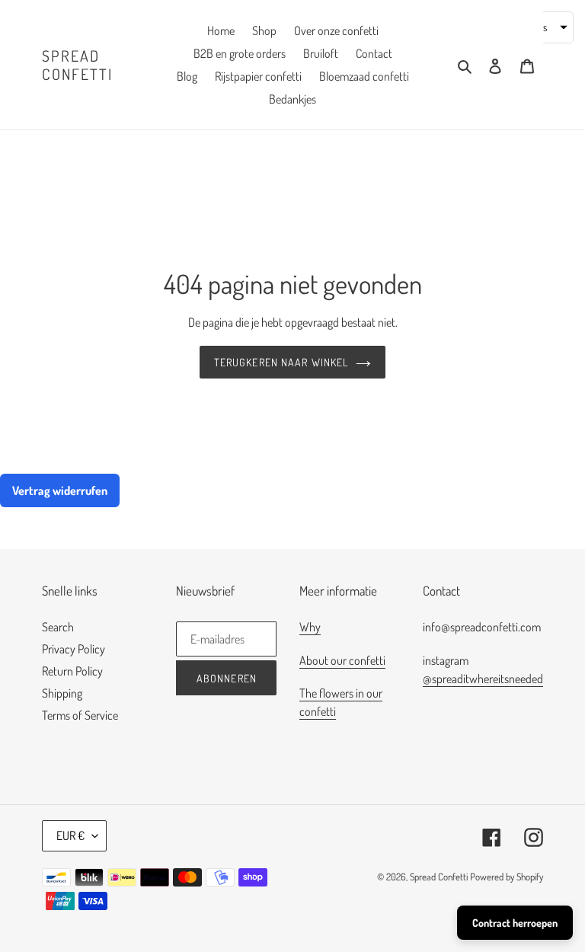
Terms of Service (80, 715)
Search (58, 626)
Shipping (62, 693)
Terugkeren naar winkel (281, 362)
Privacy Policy (73, 648)
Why (310, 626)
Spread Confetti (77, 64)
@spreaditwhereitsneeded (483, 678)
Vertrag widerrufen (59, 490)
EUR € (70, 835)
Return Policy (72, 671)
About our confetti (342, 660)
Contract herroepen (515, 922)
